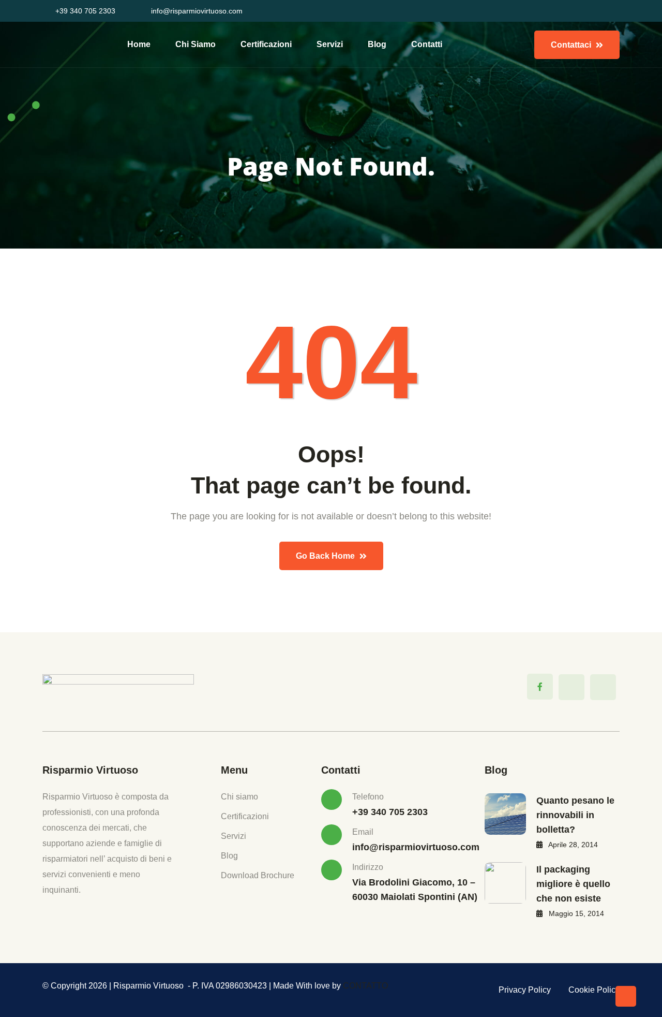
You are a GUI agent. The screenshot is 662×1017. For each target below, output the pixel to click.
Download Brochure (257, 875)
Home (139, 44)
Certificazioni (266, 44)
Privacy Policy (525, 989)
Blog (377, 44)
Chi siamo (195, 44)
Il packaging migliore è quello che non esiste (573, 884)
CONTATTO (365, 985)
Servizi (330, 44)
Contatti (426, 44)
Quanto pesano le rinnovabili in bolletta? (575, 815)
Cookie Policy (594, 989)
